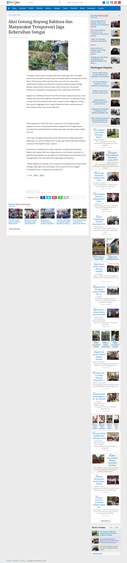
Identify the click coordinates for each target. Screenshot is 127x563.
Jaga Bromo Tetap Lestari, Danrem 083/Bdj (99, 267)
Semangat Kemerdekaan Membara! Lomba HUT (112, 156)
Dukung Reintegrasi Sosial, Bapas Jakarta (99, 480)
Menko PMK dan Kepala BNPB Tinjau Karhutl (98, 259)
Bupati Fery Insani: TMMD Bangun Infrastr (99, 355)
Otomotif (73, 8)
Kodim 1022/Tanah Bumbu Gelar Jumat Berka (115, 347)
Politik (31, 8)
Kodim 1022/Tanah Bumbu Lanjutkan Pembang (96, 346)
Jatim (35, 175)
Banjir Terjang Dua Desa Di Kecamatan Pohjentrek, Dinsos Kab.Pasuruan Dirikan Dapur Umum (100, 121)
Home (10, 15)
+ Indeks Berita (97, 554)
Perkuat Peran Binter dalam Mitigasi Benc (109, 429)
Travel (65, 8)
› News (18, 15)
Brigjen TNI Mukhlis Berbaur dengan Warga (113, 259)
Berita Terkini (98, 527)
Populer (101, 8)
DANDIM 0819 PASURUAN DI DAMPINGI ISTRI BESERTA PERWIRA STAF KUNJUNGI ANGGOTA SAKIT (100, 60)
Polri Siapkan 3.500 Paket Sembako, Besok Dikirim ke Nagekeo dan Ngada (108, 533)
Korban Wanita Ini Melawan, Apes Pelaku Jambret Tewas (98, 50)
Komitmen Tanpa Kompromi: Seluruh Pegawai (95, 428)
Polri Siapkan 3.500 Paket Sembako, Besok (99, 133)
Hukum (48, 8)
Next (116, 527)
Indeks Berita (105, 521)
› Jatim (14, 15)
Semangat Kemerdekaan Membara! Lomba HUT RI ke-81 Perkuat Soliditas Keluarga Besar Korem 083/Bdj (109, 541)
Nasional (22, 8)
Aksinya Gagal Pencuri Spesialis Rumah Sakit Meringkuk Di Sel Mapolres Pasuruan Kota (100, 24)
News (14, 8)
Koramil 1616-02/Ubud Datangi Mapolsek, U (99, 376)
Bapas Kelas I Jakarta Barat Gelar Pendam (99, 312)
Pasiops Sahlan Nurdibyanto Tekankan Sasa (99, 435)
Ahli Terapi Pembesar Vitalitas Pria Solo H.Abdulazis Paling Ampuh (100, 32)
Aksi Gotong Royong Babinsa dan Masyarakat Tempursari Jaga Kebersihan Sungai (41, 27)
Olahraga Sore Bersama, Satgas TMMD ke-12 (99, 290)
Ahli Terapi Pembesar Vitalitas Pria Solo (99, 176)
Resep (82, 8)
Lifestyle (57, 8)
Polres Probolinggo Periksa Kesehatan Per (99, 220)
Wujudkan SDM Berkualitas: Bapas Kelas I (102, 428)
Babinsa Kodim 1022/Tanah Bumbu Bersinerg (106, 346)
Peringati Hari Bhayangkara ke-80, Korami (98, 396)
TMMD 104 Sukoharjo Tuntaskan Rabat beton (99, 40)
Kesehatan (91, 8)
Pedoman (16, 561)
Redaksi (9, 561)
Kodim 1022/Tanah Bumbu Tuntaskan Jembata (112, 460)
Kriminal (39, 8)
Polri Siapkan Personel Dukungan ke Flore (99, 197)
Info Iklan (22, 561)
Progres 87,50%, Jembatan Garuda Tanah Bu (99, 502)
